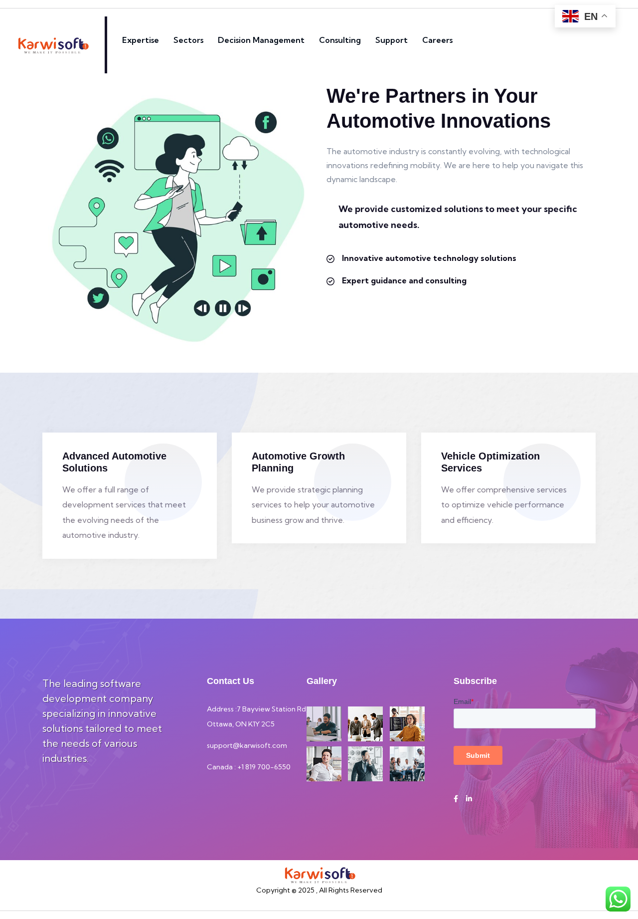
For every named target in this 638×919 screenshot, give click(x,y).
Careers (437, 40)
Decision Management (261, 40)
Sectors (188, 40)
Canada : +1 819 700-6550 (249, 766)
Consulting (340, 40)
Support (391, 40)
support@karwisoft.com (247, 745)
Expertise (140, 40)
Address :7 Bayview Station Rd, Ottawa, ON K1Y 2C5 (257, 716)
